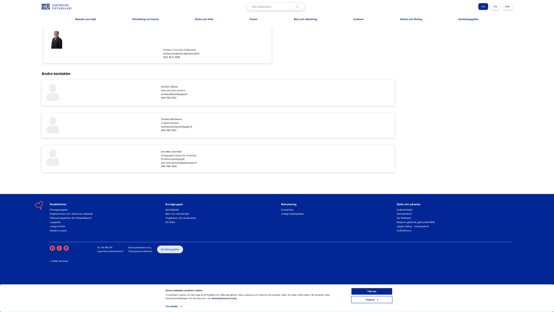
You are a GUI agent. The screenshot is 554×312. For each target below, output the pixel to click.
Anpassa (370, 299)
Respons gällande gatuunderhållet (416, 222)
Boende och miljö (85, 19)
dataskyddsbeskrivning (224, 298)
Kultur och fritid (204, 19)
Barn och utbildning (305, 19)
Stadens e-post (58, 230)
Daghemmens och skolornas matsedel (71, 214)
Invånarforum (404, 230)
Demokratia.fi (404, 214)
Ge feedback (404, 218)
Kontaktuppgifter (468, 19)
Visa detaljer (172, 306)
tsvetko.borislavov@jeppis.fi (176, 126)
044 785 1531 (168, 98)
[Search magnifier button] (297, 6)
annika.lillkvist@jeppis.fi (174, 94)
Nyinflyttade (172, 209)
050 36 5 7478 (171, 57)
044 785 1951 (168, 130)
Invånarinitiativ (405, 209)
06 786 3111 (106, 247)
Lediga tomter (57, 226)
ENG (507, 6)
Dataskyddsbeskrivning (139, 247)
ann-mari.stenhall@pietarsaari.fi (179, 163)
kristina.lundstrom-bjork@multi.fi (181, 53)
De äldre (170, 222)
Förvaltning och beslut (145, 19)
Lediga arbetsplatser (292, 214)
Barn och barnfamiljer (177, 214)
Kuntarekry (287, 209)
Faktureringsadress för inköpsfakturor (71, 218)
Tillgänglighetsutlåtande (140, 251)
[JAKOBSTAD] (56, 7)
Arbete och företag (411, 19)
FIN (495, 6)
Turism (253, 19)
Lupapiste (55, 222)
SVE (483, 6)
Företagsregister (59, 209)
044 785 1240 (169, 166)
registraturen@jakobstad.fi (110, 251)
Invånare (358, 19)
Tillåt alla (371, 291)
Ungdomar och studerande (180, 218)
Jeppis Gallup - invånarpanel (413, 226)
